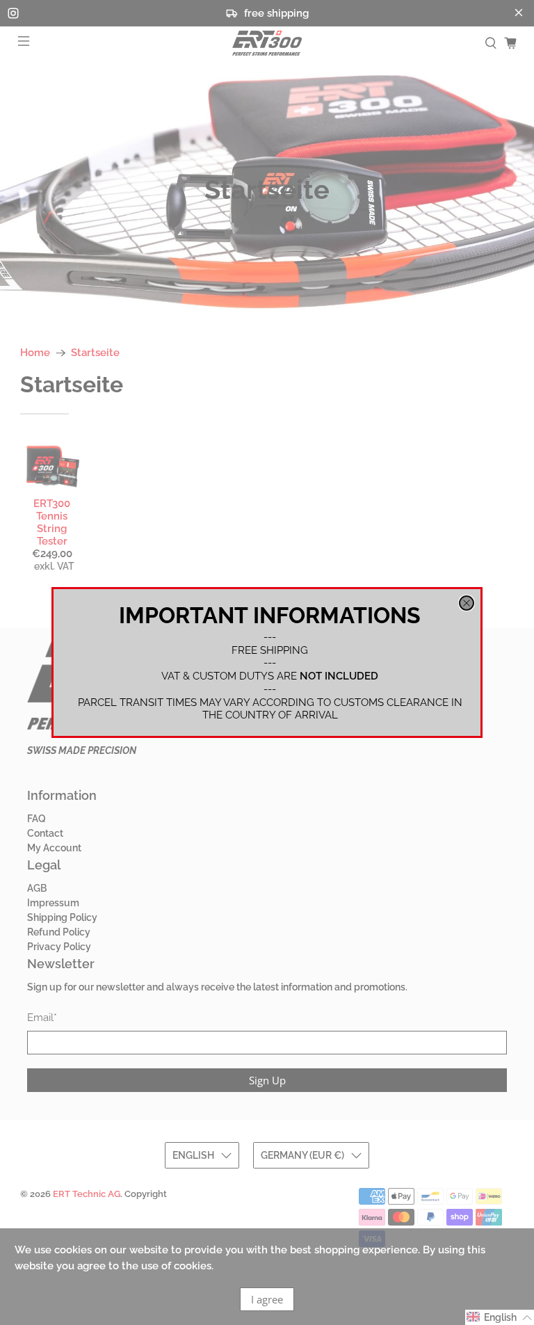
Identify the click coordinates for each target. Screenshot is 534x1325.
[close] (467, 603)
